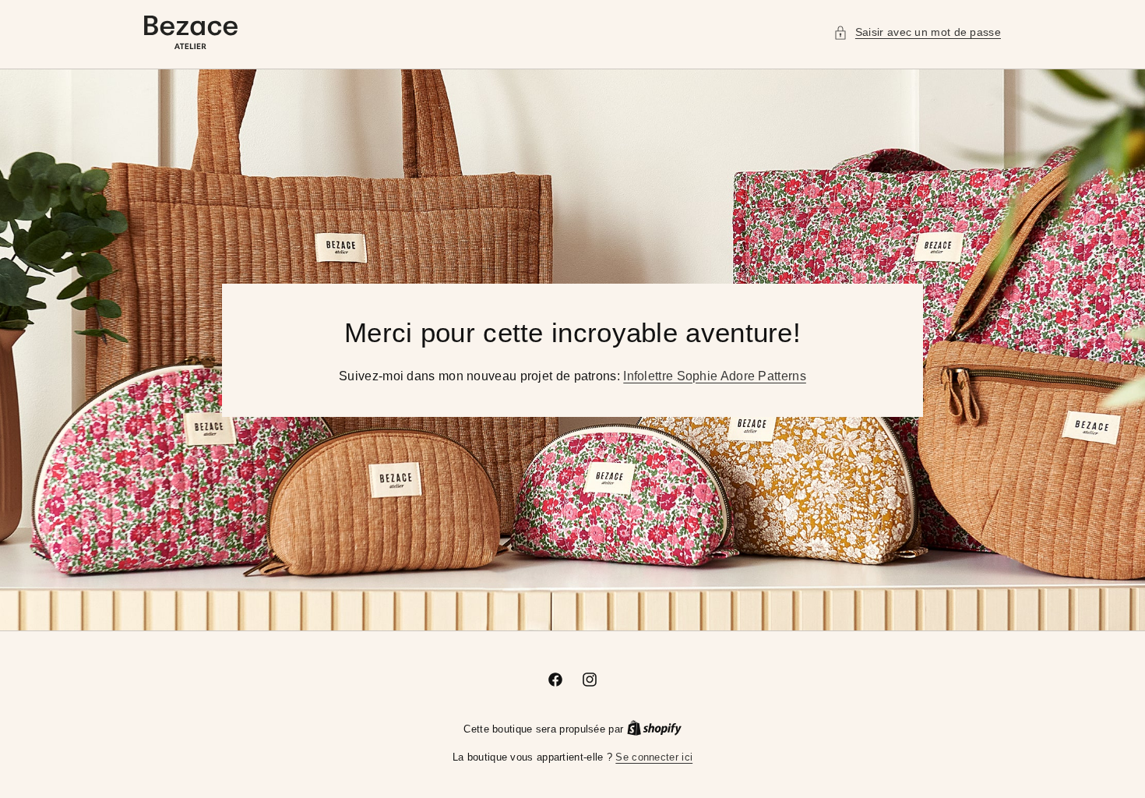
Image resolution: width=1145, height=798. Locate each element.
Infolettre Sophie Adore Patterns (714, 375)
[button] (917, 32)
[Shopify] (654, 729)
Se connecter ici (653, 757)
